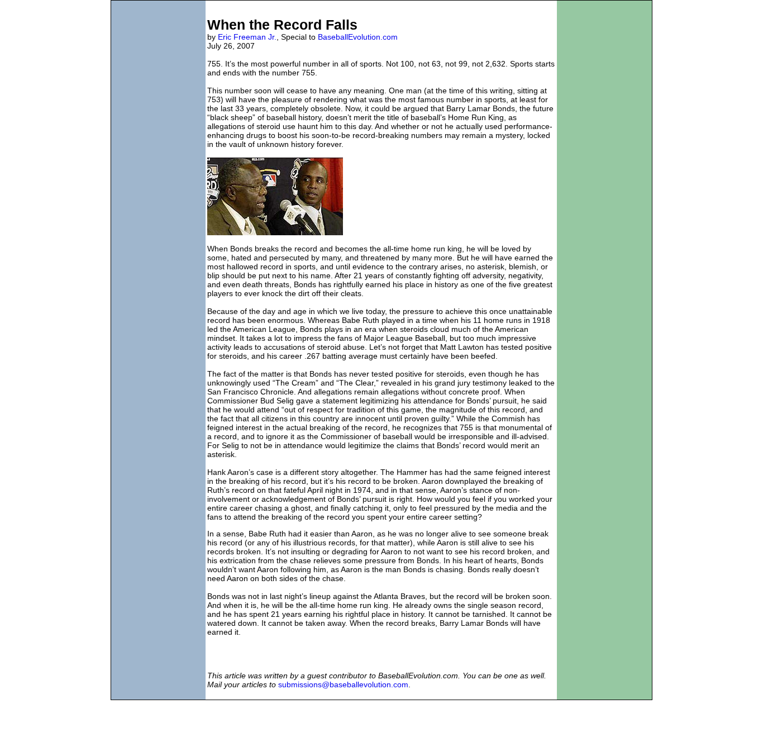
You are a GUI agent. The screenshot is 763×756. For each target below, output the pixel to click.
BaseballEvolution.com (358, 36)
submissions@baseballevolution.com (343, 684)
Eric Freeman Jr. (247, 36)
